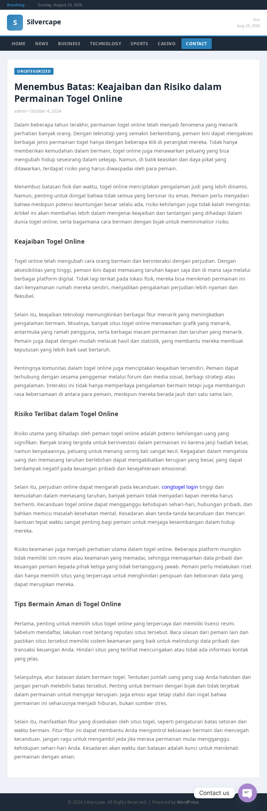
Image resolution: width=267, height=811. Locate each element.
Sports (139, 44)
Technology (105, 44)
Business (69, 44)
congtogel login (180, 487)
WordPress (188, 802)
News (41, 44)
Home (18, 44)
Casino (167, 44)
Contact (196, 44)
